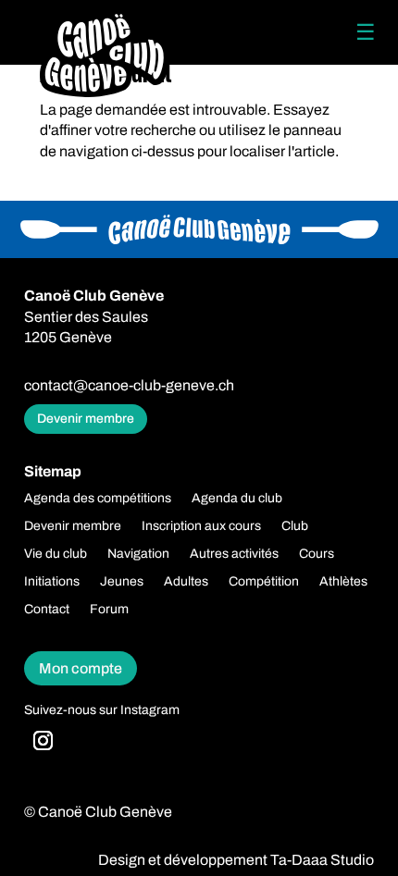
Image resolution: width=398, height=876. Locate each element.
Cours (316, 554)
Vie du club (55, 554)
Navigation (138, 554)
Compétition (264, 581)
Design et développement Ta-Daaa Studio (236, 860)
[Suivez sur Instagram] (43, 741)
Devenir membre (85, 419)
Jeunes (121, 581)
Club (294, 526)
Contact (46, 609)
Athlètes (343, 581)
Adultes (186, 581)
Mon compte (80, 668)
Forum (109, 609)
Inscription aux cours (201, 526)
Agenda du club (237, 498)
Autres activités (234, 554)
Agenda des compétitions (97, 498)
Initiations (52, 581)
